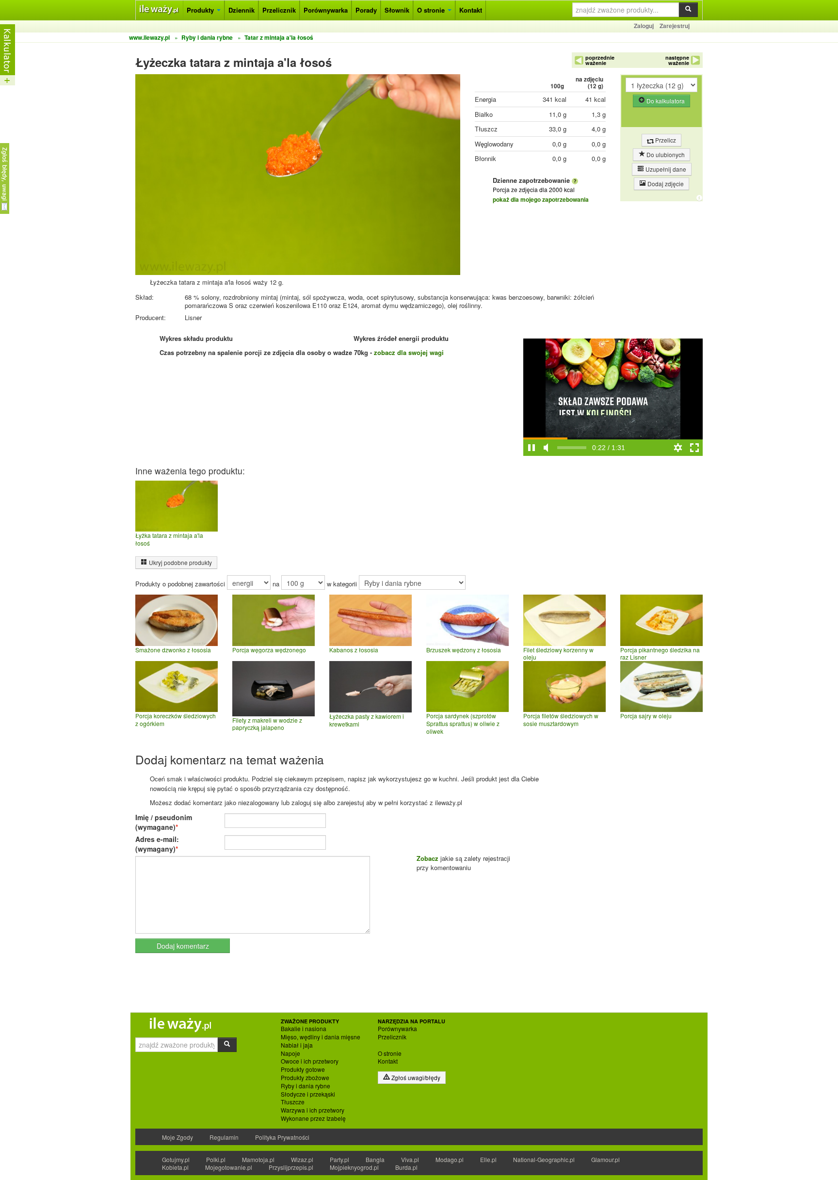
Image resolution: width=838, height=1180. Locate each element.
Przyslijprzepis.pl (291, 1167)
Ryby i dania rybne (305, 1086)
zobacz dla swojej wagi (409, 352)
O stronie (432, 10)
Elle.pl (488, 1159)
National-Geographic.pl (544, 1159)
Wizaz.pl (302, 1159)
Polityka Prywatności (282, 1137)
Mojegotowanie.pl (228, 1167)
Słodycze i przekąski (308, 1094)
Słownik (397, 10)
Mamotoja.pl (258, 1159)
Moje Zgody (177, 1137)
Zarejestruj (675, 25)
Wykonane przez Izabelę (313, 1118)
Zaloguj (644, 25)
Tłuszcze (293, 1102)
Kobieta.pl (175, 1167)
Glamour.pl (605, 1159)
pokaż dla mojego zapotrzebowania (541, 199)
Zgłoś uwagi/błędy (415, 1077)
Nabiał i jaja (297, 1045)
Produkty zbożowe (305, 1078)
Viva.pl (410, 1159)
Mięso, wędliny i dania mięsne (320, 1037)
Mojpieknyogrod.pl (354, 1167)
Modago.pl (449, 1159)
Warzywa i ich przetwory (312, 1110)
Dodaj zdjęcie (665, 183)
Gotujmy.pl (176, 1159)
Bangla (375, 1159)
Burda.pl (406, 1167)
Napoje (290, 1053)
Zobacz (427, 858)
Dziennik (241, 10)
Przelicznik (279, 10)
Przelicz (665, 140)
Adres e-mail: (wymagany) (157, 844)
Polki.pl (216, 1159)
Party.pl (339, 1159)
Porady (366, 10)
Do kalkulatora (665, 101)
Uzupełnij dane (665, 169)
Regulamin (224, 1137)
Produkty (201, 10)
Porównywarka (326, 10)
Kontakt (470, 10)
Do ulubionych (665, 154)
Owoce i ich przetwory (309, 1061)
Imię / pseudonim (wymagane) (163, 822)
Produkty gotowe (303, 1069)
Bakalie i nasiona (303, 1029)
